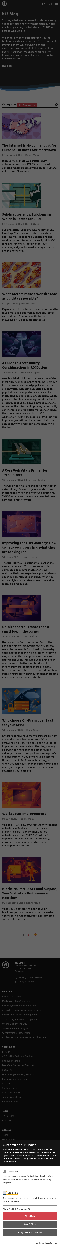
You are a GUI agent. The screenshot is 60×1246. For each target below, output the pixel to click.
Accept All (30, 1216)
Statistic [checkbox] (13, 1193)
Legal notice (51, 1243)
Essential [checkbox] (13, 1171)
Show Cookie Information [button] (15, 1209)
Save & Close (30, 1224)
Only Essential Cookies (30, 1232)
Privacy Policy (38, 1243)
